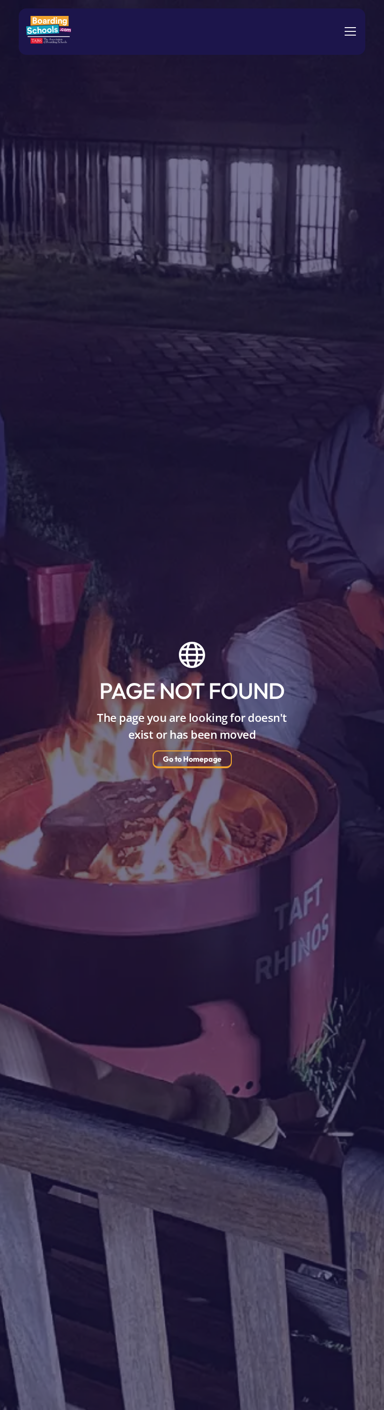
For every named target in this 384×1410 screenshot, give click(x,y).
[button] (348, 31)
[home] (48, 31)
